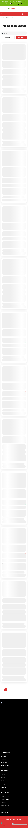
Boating (3, 787)
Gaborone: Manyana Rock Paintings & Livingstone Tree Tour (13, 170)
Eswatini (3, 756)
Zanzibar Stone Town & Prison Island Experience (13, 385)
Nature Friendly (5, 796)
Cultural (3, 802)
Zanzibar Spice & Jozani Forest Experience (11, 331)
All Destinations (5, 766)
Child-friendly (5, 806)
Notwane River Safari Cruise (13, 599)
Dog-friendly (5, 812)
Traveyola (18, 819)
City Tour (3, 774)
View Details (14, 77)
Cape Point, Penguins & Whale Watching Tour (13, 116)
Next (22, 689)
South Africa (4, 759)
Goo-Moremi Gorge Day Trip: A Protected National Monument (13, 492)
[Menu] (22, 14)
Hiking (3, 784)
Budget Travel (5, 799)
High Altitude (5, 809)
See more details (13, 66)
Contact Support (16, 4)
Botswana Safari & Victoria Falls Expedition (12, 438)
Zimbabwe (4, 762)
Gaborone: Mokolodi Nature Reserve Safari (13, 547)
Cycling (3, 781)
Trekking (3, 778)
